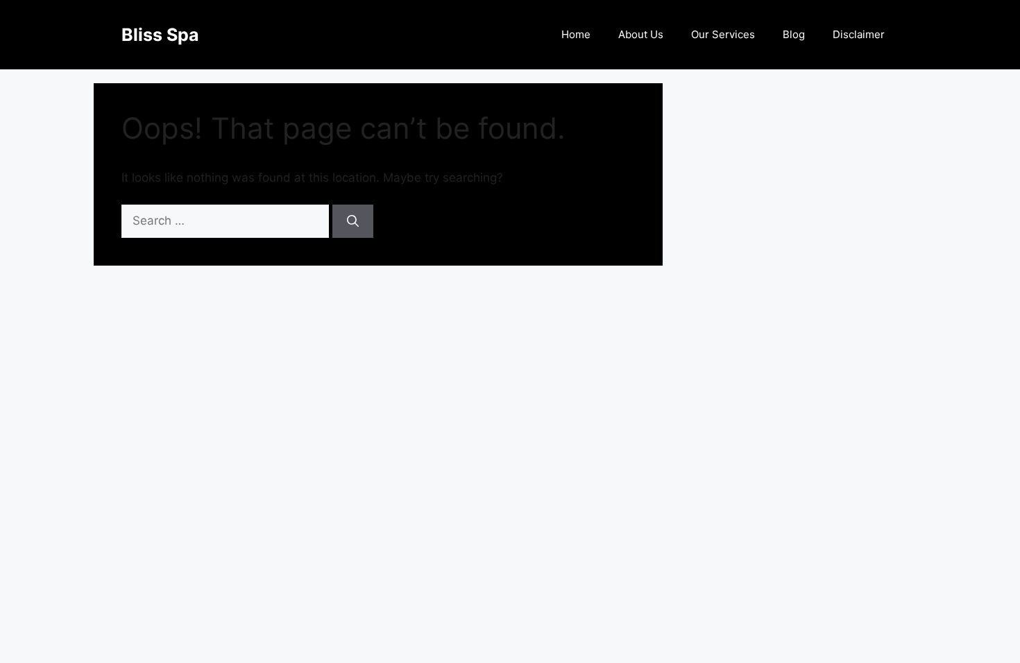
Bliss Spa (160, 34)
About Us (640, 34)
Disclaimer (859, 34)
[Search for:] (226, 220)
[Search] (352, 221)
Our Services (723, 34)
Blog (794, 34)
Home (575, 34)
